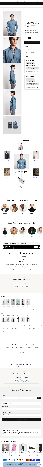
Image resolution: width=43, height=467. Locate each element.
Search (5, 344)
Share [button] (27, 56)
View (2, 455)
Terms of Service (27, 347)
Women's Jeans (29, 344)
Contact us (21, 347)
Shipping (26, 30)
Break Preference (6, 412)
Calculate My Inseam (21, 419)
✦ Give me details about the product (32, 68)
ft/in (39, 397)
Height (4, 395)
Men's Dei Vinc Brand (16, 344)
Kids (27, 286)
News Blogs (21, 352)
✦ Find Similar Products (30, 65)
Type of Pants (5, 406)
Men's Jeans (36, 344)
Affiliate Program (14, 347)
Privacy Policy (35, 347)
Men (22, 286)
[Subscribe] (30, 269)
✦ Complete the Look (30, 63)
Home (23, 344)
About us (9, 344)
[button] (2, 2)
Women (16, 286)
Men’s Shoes (7, 347)
